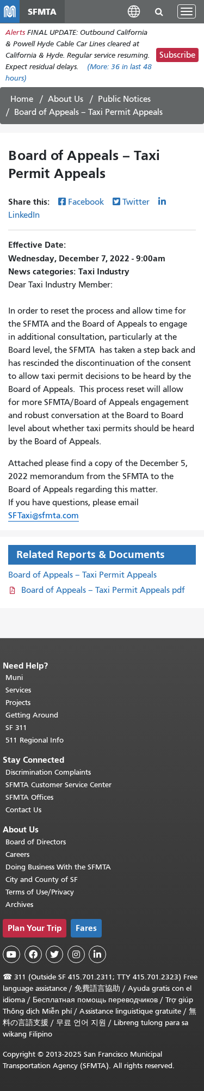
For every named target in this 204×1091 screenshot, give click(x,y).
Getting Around (31, 715)
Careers (17, 854)
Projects (17, 702)
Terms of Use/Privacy (39, 892)
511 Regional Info (34, 740)
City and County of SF (41, 879)
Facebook (86, 202)
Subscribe (177, 55)
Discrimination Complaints (48, 772)
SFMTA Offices (29, 797)
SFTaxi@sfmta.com (43, 515)
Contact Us (23, 809)
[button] (134, 11)
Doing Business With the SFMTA (58, 867)
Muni (14, 677)
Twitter (136, 202)
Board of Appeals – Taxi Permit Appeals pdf (103, 590)
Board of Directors (35, 842)
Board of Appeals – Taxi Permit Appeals (82, 575)
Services (18, 690)
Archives (19, 904)
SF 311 (16, 727)
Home (21, 99)
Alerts (15, 32)
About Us (65, 99)
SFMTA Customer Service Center (58, 784)
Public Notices (124, 99)
